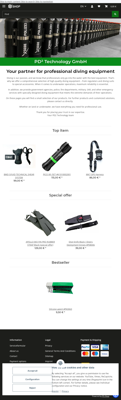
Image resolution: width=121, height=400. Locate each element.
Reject (32, 388)
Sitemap (49, 356)
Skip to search (28, 1)
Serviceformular (18, 345)
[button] (92, 6)
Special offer (60, 195)
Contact (13, 356)
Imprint (55, 391)
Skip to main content (10, 1)
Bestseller (61, 262)
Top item (60, 130)
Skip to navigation (44, 1)
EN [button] (82, 6)
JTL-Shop (105, 396)
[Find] (115, 14)
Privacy (65, 391)
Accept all (32, 370)
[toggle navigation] (3, 5)
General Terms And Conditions (60, 351)
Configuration (32, 379)
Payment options (18, 361)
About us (14, 351)
